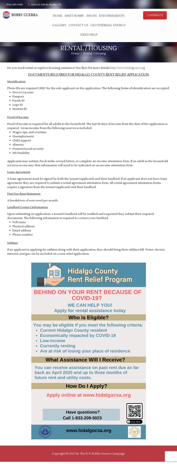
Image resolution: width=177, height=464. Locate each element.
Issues (91, 16)
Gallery (59, 25)
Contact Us (78, 25)
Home (57, 16)
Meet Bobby (74, 16)
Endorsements (111, 16)
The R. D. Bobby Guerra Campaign (102, 453)
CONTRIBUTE (155, 15)
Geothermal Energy (108, 25)
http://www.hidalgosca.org (127, 68)
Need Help (88, 35)
